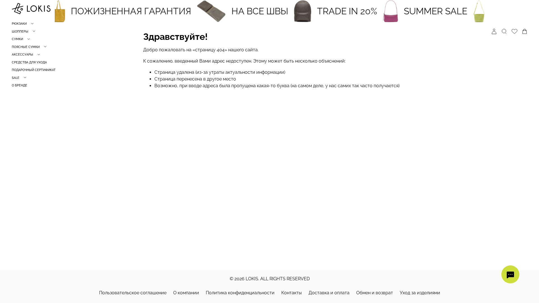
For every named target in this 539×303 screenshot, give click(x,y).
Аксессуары (22, 54)
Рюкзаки (19, 24)
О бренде (19, 85)
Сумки (17, 39)
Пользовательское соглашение (132, 292)
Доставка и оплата (329, 292)
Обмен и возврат (374, 292)
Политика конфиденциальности (240, 292)
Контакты (291, 292)
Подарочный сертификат (34, 70)
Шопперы (20, 31)
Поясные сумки (26, 47)
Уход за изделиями (420, 292)
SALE (15, 78)
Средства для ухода (29, 62)
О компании (186, 292)
